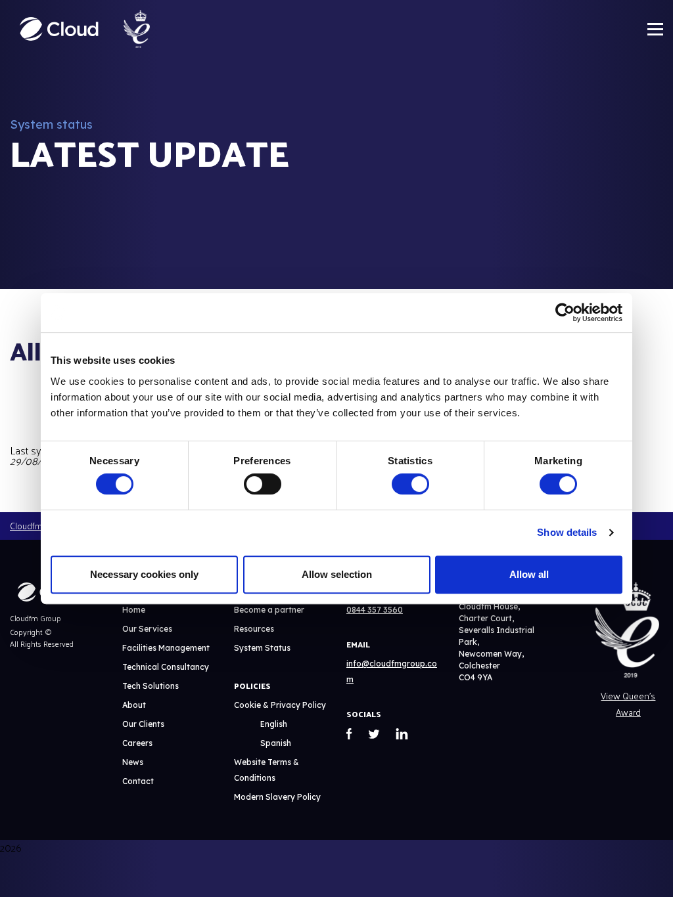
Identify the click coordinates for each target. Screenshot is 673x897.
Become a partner (269, 610)
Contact (138, 781)
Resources (254, 629)
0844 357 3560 (374, 610)
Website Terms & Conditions (266, 770)
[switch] (262, 483)
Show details (567, 532)
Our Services (147, 629)
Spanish (275, 743)
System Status (262, 648)
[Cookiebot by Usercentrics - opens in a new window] (564, 312)
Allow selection (337, 574)
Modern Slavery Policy (277, 797)
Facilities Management (166, 648)
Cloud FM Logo (59, 29)
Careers (137, 743)
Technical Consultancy (165, 667)
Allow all (529, 574)
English (273, 724)
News (132, 762)
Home (133, 610)
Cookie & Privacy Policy (280, 705)
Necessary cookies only (144, 574)
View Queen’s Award (628, 704)
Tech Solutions (150, 686)
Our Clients (143, 724)
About (134, 705)
